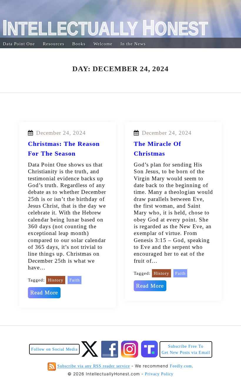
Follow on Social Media (54, 349)
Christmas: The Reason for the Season (64, 148)
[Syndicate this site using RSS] (52, 366)
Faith (74, 280)
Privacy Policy (159, 374)
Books (79, 43)
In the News (133, 43)
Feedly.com (181, 366)
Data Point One (19, 43)
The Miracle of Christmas (157, 148)
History (55, 280)
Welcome (103, 43)
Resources (53, 43)
